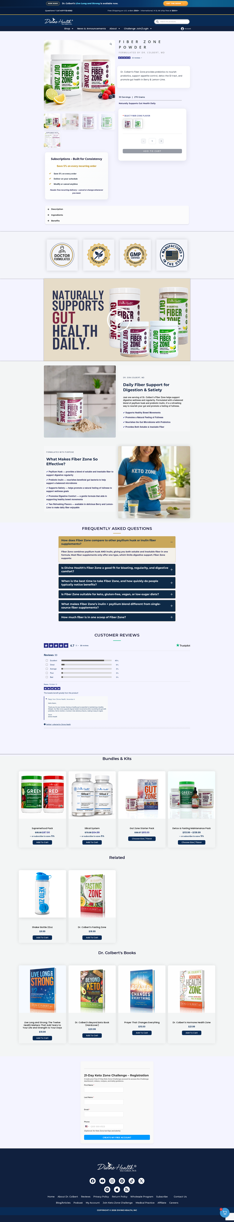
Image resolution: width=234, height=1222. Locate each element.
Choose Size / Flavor (142, 838)
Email (87, 1109)
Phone (86, 1122)
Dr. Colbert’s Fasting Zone (92, 927)
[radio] (127, 123)
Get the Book (175, 3)
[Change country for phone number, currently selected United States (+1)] (87, 1126)
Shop (67, 28)
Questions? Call (58, 11)
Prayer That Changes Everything (142, 1022)
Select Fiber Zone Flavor (136, 115)
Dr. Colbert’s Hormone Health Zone (192, 1022)
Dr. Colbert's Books (117, 952)
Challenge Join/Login (136, 28)
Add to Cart (42, 842)
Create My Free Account (117, 1137)
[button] (111, 44)
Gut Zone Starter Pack (142, 828)
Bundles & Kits (117, 758)
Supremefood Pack (42, 828)
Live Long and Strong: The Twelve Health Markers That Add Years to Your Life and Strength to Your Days (42, 1025)
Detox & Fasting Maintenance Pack (191, 828)
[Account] (182, 28)
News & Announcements (91, 28)
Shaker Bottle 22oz (42, 927)
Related (117, 857)
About (113, 28)
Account (188, 29)
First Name (89, 1085)
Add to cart (152, 151)
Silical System (92, 828)
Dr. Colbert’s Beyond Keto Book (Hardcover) (92, 1024)
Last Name (89, 1097)
